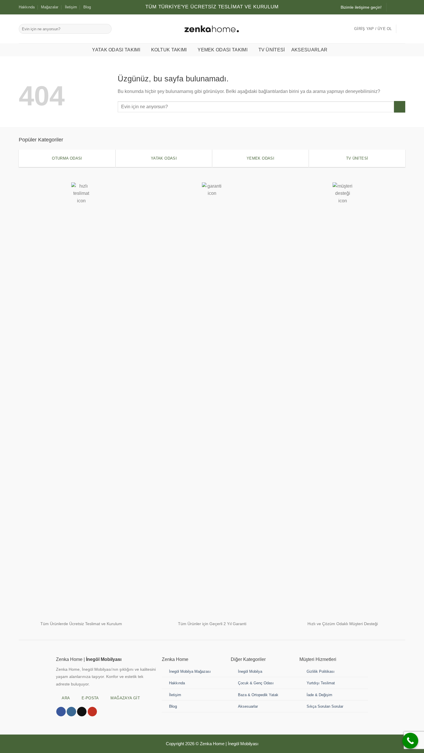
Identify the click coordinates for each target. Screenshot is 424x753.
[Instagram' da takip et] (391, 7)
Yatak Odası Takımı (116, 49)
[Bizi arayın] (402, 7)
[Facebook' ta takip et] (61, 712)
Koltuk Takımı (169, 49)
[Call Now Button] (410, 741)
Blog (87, 7)
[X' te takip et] (82, 712)
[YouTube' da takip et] (92, 712)
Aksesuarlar (309, 49)
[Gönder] (106, 29)
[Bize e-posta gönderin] (397, 7)
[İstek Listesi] (403, 29)
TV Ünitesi (271, 49)
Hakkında (27, 7)
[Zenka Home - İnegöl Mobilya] (212, 29)
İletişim (71, 7)
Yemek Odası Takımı (222, 49)
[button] (373, 29)
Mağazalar (49, 7)
